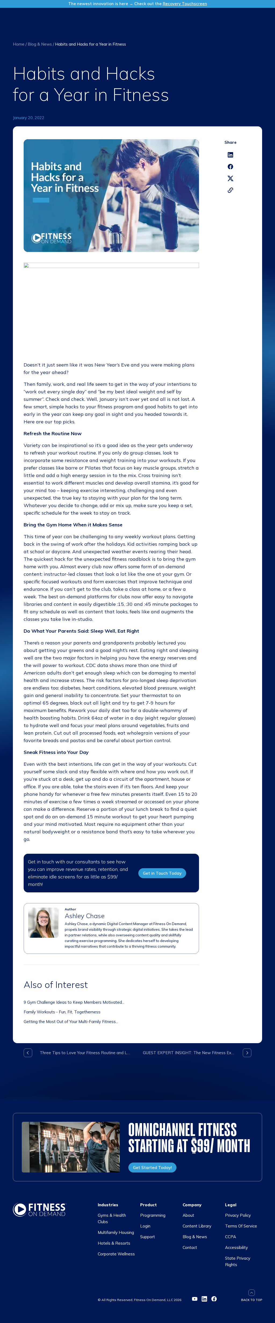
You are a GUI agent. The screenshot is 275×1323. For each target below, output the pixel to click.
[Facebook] (214, 1299)
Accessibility (236, 1247)
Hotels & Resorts (114, 1243)
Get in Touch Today (162, 873)
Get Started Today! (152, 1167)
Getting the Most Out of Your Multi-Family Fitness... (71, 1021)
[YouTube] (194, 1299)
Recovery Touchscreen (185, 3)
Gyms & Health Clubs (112, 1218)
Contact (190, 1247)
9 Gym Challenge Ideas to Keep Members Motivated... (74, 1002)
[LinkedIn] (204, 1299)
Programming (152, 1215)
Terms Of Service (241, 1226)
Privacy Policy (238, 1215)
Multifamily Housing (116, 1232)
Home (18, 44)
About (188, 1215)
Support (147, 1236)
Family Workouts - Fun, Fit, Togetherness (62, 1011)
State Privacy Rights (237, 1261)
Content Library (197, 1226)
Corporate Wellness (116, 1253)
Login (145, 1226)
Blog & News (40, 44)
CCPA (230, 1236)
